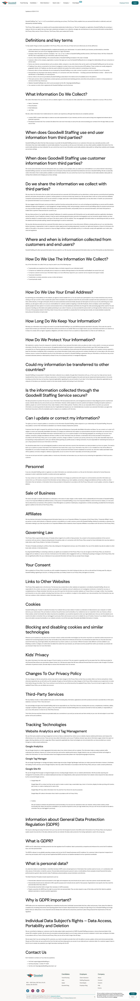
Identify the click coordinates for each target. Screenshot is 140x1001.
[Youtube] (42, 990)
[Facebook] (27, 990)
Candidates (33, 3)
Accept (133, 993)
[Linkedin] (37, 990)
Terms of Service (69, 998)
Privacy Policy (59, 998)
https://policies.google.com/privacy (85, 754)
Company (66, 3)
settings (115, 997)
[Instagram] (32, 990)
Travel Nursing (24, 3)
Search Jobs (56, 3)
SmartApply (76, 3)
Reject (132, 996)
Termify (71, 31)
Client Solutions (44, 3)
